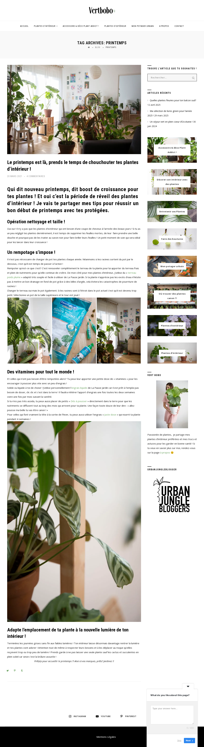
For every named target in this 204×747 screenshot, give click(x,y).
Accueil (24, 26)
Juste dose (110, 414)
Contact (179, 26)
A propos (164, 26)
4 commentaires (36, 176)
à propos (165, 452)
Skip (179, 740)
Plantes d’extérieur (115, 26)
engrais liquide (79, 387)
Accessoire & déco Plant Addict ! (81, 26)
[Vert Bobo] (102, 10)
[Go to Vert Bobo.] (89, 47)
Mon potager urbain (143, 26)
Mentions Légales (106, 736)
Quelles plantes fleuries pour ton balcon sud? (173, 100)
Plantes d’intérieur (44, 26)
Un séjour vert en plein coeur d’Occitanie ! (171, 121)
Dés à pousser (79, 401)
